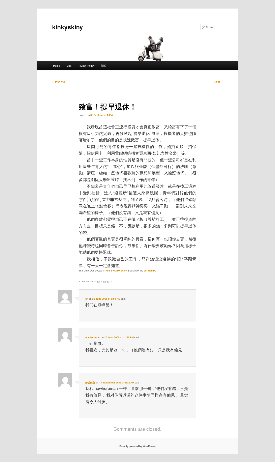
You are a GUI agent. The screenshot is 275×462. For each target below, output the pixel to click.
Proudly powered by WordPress (137, 446)
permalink (149, 270)
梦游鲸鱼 (90, 382)
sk (86, 298)
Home (56, 65)
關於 (103, 65)
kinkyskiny (67, 26)
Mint (68, 65)
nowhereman (92, 337)
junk (108, 270)
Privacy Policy (86, 65)
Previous (58, 81)
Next (218, 81)
